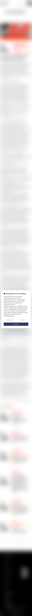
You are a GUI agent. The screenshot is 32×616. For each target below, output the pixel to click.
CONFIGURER (9, 320)
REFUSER (22, 320)
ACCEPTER (16, 324)
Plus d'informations (9, 316)
